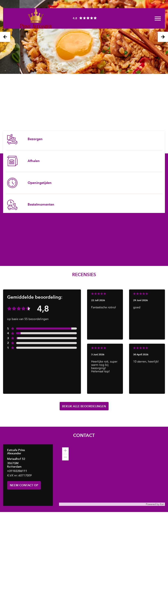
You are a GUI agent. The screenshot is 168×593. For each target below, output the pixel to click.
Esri (162, 504)
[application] (112, 475)
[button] (65, 450)
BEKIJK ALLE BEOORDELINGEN (84, 406)
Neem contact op (24, 485)
